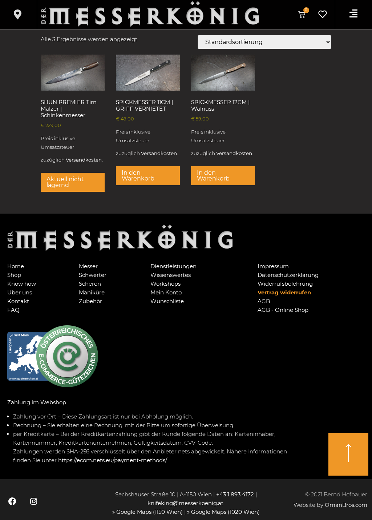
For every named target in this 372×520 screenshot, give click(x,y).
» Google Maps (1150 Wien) (148, 511)
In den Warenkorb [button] (138, 175)
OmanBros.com (346, 504)
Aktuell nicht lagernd (65, 182)
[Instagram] (33, 501)
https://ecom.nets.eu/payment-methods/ (112, 460)
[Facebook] (12, 501)
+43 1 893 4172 (235, 494)
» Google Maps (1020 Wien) (223, 511)
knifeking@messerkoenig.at (186, 503)
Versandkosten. (84, 160)
